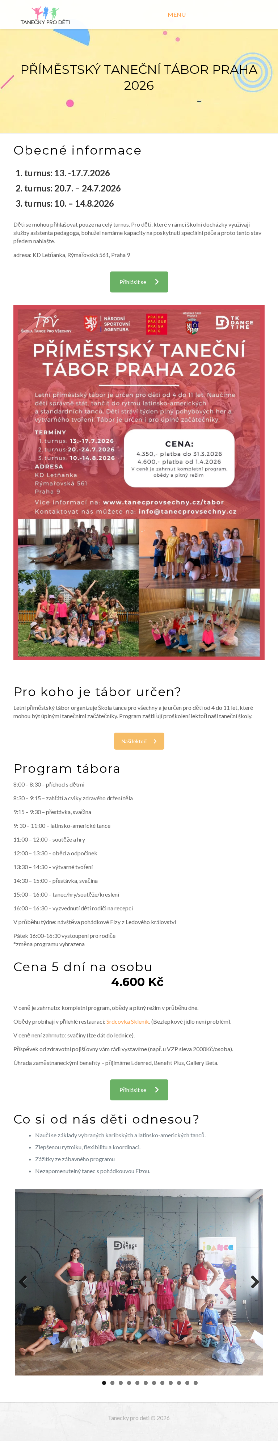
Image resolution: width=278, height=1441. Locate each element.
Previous (25, 1282)
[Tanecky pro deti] (45, 14)
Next (252, 1282)
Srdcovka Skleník (127, 1021)
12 (196, 1383)
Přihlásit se (132, 281)
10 (179, 1383)
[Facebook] (139, 1430)
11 (187, 1383)
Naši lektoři (134, 741)
